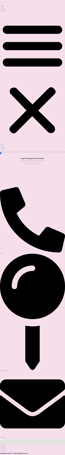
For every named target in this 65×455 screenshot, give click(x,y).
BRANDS (3, 6)
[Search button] (39, 163)
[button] (32, 77)
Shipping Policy (4, 447)
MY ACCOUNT (4, 10)
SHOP (2, 7)
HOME (2, 5)
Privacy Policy (4, 448)
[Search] (1, 153)
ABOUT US (3, 147)
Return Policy (3, 446)
